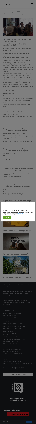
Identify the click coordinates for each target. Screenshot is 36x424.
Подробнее (21, 213)
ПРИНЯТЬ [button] (7, 217)
